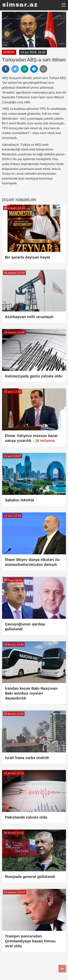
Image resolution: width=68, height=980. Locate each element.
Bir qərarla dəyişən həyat (27, 257)
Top (62, 968)
